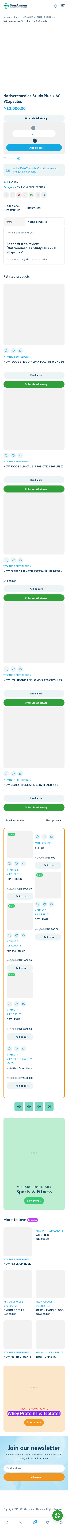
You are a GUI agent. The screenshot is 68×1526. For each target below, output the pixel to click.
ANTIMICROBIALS (43, 843)
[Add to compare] (11, 158)
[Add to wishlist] (4, 158)
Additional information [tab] (13, 207)
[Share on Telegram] (44, 195)
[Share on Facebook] (6, 195)
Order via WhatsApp (36, 118)
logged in (25, 259)
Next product (53, 820)
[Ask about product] (18, 158)
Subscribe (36, 1477)
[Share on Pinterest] (19, 195)
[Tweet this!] (12, 195)
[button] (34, 118)
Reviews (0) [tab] (34, 207)
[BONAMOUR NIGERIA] (15, 5)
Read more (36, 375)
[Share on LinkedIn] (25, 195)
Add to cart (36, 147)
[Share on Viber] (37, 195)
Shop (16, 17)
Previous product (15, 820)
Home (6, 17)
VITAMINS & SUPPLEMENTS (38, 17)
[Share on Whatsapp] (31, 195)
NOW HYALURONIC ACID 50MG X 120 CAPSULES (32, 680)
